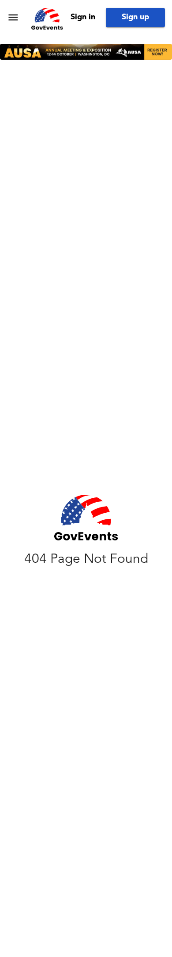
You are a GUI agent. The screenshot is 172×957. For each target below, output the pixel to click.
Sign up (135, 17)
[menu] (13, 17)
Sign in (83, 17)
